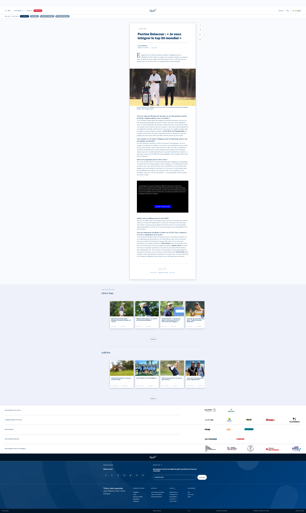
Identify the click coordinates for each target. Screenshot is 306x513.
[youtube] (124, 475)
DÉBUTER (281, 10)
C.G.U (189, 510)
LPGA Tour (14, 16)
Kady (189, 492)
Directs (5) (38, 10)
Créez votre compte (156, 494)
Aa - (200, 34)
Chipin (189, 496)
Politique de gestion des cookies (261, 510)
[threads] (136, 475)
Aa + (200, 39)
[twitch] (143, 475)
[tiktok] (112, 475)
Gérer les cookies (300, 510)
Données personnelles (222, 510)
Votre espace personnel (157, 492)
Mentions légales (157, 510)
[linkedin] (130, 475)
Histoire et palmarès (47, 16)
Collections (172, 501)
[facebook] (105, 475)
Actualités (24, 16)
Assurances (136, 499)
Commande (136, 492)
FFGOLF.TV (29, 10)
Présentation (173, 492)
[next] (202, 316)
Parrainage (136, 501)
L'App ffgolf (191, 494)
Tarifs (134, 494)
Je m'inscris (202, 477)
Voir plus (153, 339)
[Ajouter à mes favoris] (200, 25)
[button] (8, 10)
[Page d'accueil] (153, 10)
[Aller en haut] (200, 44)
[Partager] (200, 30)
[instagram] (118, 475)
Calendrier (34, 16)
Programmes (172, 496)
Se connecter (173, 494)
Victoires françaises (62, 16)
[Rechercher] (288, 11)
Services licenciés (138, 496)
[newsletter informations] (161, 465)
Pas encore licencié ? (156, 496)
